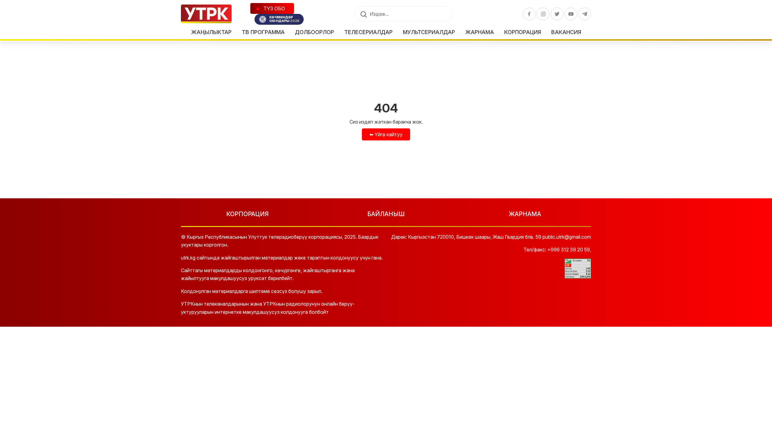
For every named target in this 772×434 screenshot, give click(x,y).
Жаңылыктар (211, 32)
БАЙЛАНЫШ (386, 214)
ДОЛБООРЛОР (314, 32)
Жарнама (479, 32)
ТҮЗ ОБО (273, 8)
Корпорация (522, 32)
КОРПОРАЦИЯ (247, 214)
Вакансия (566, 32)
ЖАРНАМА (525, 214)
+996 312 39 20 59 (568, 250)
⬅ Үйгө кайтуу (386, 134)
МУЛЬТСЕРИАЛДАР (429, 32)
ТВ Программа (263, 32)
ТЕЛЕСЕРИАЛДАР (368, 32)
